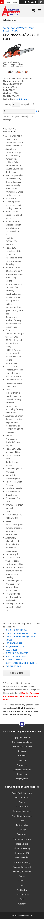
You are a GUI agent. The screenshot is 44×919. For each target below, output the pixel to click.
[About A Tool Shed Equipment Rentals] (28, 2)
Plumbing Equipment (22, 871)
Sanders (22, 880)
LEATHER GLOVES (14, 659)
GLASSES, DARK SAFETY (17, 656)
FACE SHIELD (11, 649)
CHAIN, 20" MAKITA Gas (16, 630)
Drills (22, 820)
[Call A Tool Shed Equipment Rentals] (33, 11)
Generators (22, 834)
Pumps (22, 876)
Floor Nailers (22, 843)
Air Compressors (22, 797)
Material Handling (22, 862)
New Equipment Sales (22, 741)
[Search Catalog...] (2, 2)
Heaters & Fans (22, 852)
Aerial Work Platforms (22, 792)
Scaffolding (22, 890)
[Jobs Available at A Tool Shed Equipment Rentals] (32, 2)
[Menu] (39, 10)
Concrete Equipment (22, 811)
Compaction (22, 806)
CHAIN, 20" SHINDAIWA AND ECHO (21, 633)
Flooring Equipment (22, 839)
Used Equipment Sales (22, 746)
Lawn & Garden (22, 857)
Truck (22, 899)
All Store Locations (22, 769)
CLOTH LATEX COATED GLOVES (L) (21, 663)
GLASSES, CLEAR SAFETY (17, 653)
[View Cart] (41, 2)
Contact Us (22, 765)
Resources (22, 774)
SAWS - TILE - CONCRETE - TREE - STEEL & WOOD (19, 29)
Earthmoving (22, 825)
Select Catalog (10, 20)
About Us (22, 760)
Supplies (22, 751)
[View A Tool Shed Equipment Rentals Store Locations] (25, 2)
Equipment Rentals (22, 737)
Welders (22, 903)
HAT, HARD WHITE (14, 643)
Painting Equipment (22, 867)
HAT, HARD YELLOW (15, 646)
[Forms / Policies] (35, 2)
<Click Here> (22, 99)
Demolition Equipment (22, 816)
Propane (22, 755)
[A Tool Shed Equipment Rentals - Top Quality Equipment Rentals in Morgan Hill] (11, 14)
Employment (22, 778)
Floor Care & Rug (22, 848)
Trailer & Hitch (22, 894)
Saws (22, 885)
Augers (22, 802)
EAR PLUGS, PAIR (13, 666)
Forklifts (22, 829)
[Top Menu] (22, 723)
